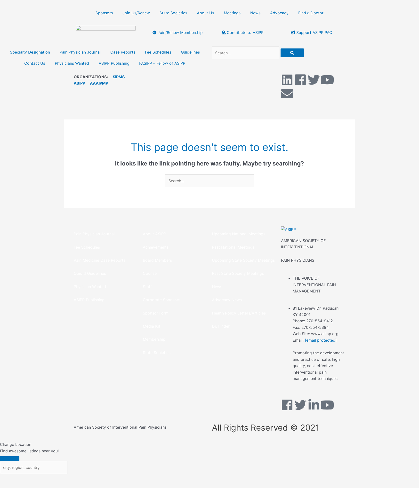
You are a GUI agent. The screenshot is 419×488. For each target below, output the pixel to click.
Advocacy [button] (279, 12)
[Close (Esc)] (71, 478)
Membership (154, 339)
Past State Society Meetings (238, 273)
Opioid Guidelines (90, 273)
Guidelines (190, 52)
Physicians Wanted (72, 63)
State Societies (173, 12)
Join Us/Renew (136, 12)
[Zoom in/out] (9, 478)
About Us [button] (205, 12)
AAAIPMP (99, 83)
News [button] (255, 12)
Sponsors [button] (104, 12)
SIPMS (116, 76)
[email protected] (321, 340)
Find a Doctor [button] (310, 12)
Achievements (156, 247)
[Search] (292, 52)
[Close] (9, 458)
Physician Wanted (90, 286)
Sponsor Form (156, 313)
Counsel (150, 273)
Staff (147, 286)
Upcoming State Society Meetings (243, 260)
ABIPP (79, 83)
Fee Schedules (158, 52)
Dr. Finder (221, 326)
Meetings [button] (232, 12)
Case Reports (122, 52)
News (217, 286)
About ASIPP (154, 233)
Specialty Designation (30, 52)
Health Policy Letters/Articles (239, 313)
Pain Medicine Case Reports (99, 260)
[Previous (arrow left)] (9, 485)
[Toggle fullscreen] (30, 478)
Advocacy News (227, 299)
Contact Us (34, 63)
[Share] (51, 478)
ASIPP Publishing (114, 63)
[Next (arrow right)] (30, 485)
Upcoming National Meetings (238, 233)
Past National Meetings (233, 247)
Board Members (157, 260)
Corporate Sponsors (161, 299)
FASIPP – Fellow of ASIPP (162, 63)
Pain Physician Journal (80, 52)
